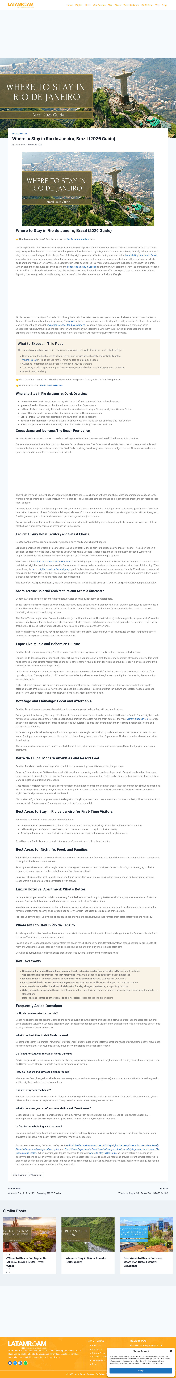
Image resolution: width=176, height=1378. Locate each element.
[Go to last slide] (7, 1245)
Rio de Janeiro (19, 1175)
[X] (15, 1363)
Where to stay (29, 360)
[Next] (169, 1245)
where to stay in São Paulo (103, 1153)
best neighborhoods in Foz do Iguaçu (51, 569)
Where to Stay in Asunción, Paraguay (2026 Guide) (34, 1191)
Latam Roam (20, 145)
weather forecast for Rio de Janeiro (66, 325)
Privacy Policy (98, 1353)
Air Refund (147, 5)
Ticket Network (131, 5)
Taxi (110, 5)
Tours (118, 5)
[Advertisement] (85, 39)
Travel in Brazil (19, 134)
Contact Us (97, 1349)
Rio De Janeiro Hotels (51, 385)
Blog (164, 5)
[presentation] (29, 1234)
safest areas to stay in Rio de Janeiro (53, 561)
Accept (140, 1370)
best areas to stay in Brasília (82, 266)
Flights (78, 5)
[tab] (9, 1254)
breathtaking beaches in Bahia (141, 255)
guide (72, 321)
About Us (96, 1346)
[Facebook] (10, 1363)
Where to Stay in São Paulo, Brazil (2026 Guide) (143, 1191)
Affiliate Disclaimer (100, 1357)
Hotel (87, 5)
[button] (171, 1351)
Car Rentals (99, 5)
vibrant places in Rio (137, 719)
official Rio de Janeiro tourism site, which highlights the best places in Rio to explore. (109, 1145)
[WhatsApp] (25, 1363)
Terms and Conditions (102, 1360)
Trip (157, 5)
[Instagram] (20, 1363)
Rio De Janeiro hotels (78, 239)
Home (69, 5)
